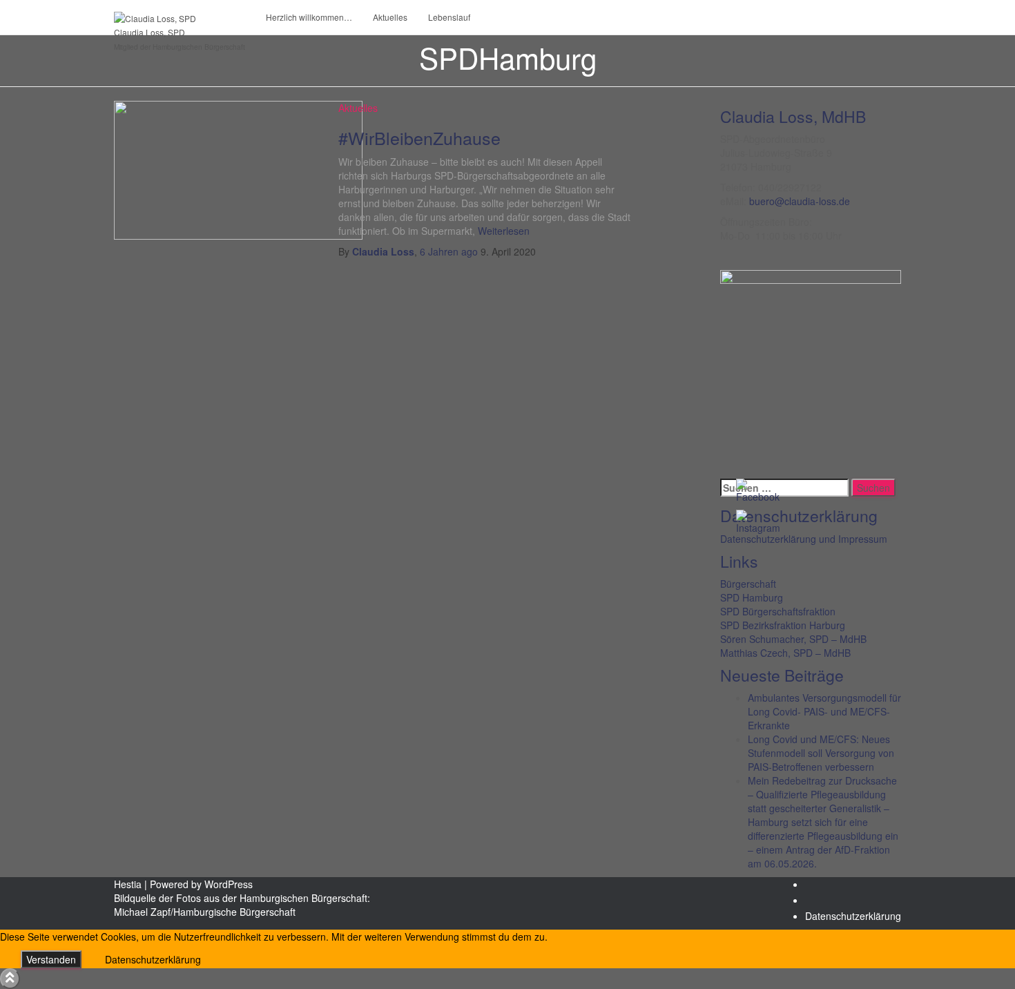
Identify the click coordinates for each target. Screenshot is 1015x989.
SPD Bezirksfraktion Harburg (782, 625)
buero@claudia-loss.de (799, 201)
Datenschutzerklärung (853, 916)
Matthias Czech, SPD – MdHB (785, 653)
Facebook (816, 888)
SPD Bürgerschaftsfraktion (777, 611)
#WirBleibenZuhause (419, 137)
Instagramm (816, 904)
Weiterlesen (502, 231)
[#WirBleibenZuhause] (238, 168)
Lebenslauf (449, 17)
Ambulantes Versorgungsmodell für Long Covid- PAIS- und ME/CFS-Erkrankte (824, 711)
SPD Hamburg (751, 597)
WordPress (228, 884)
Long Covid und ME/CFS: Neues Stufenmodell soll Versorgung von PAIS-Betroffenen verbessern (821, 753)
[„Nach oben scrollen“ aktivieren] (10, 978)
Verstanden (51, 959)
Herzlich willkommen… (309, 17)
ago (449, 251)
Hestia (128, 884)
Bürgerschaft (748, 583)
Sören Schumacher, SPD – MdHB (793, 639)
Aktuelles (390, 17)
